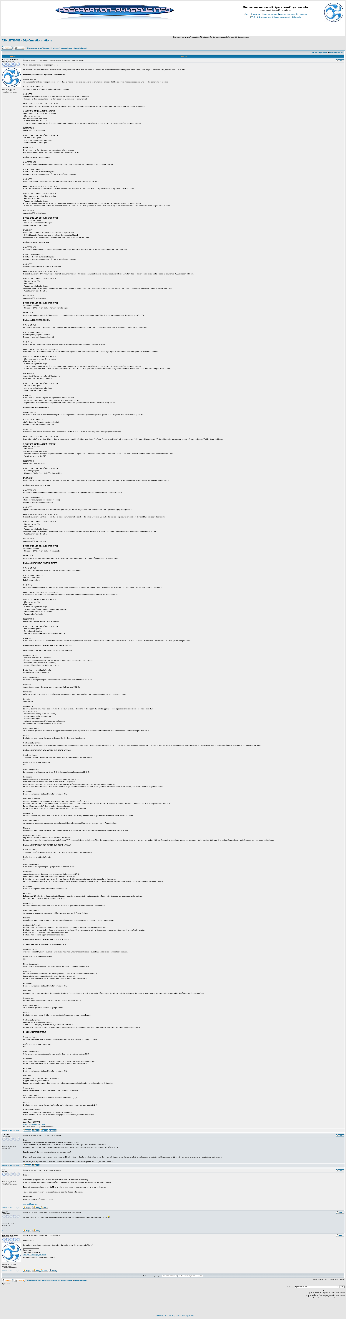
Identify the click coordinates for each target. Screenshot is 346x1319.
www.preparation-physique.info (34, 1124)
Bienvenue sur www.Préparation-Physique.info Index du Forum (49, 48)
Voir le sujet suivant (336, 52)
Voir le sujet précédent (319, 52)
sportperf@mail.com (30, 1204)
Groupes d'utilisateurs (287, 14)
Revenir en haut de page (10, 1130)
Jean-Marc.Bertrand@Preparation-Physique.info (173, 1316)
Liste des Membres (270, 14)
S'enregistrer (302, 14)
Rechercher (257, 14)
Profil (253, 17)
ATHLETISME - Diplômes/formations (27, 40)
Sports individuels (80, 48)
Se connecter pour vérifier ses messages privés (274, 17)
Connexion (297, 17)
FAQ (247, 14)
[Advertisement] (123, 28)
